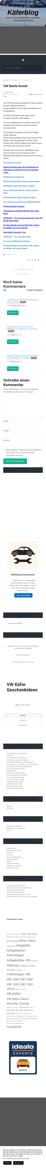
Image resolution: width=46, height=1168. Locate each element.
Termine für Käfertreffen (16, 890)
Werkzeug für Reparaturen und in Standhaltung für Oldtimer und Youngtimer (22, 895)
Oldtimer (10, 853)
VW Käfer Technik (13, 863)
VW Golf (18, 989)
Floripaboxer (11, 771)
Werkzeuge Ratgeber (30, 1018)
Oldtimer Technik (27, 966)
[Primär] (23, 60)
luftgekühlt (23, 945)
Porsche (10, 855)
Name (6, 421)
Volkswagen (15, 974)
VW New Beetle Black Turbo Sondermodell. (21, 181)
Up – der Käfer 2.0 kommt (24, 270)
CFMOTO (10, 756)
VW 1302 (9, 808)
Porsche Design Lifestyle (15, 779)
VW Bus (9, 861)
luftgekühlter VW (18, 960)
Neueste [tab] (23, 720)
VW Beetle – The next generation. (17, 237)
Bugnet (9, 806)
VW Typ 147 (19, 1013)
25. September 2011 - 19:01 (15, 304)
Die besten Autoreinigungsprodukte (19, 766)
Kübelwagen (11, 946)
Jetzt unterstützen (23, 595)
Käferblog (23, 12)
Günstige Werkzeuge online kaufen (23, 937)
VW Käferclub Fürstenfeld (16, 828)
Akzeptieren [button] (18, 1163)
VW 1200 (13, 979)
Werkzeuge (27, 1013)
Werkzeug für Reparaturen (15, 1023)
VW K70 (24, 989)
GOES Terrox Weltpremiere (16, 773)
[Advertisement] (23, 40)
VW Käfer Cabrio (18, 999)
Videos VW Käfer (12, 859)
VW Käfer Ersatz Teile (14, 784)
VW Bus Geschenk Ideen (15, 782)
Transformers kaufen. (12, 163)
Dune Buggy (32, 934)
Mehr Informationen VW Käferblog (19, 888)
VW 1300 (26, 979)
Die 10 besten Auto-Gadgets (16, 758)
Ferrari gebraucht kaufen (16, 769)
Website (6, 440)
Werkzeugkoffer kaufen (15, 786)
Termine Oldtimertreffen (15, 892)
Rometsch (19, 970)
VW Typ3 (11, 1010)
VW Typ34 (11, 1013)
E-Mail (6, 431)
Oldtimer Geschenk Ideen (15, 777)
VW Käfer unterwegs (14, 866)
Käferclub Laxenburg (14, 826)
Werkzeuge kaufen (31, 1016)
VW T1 (32, 1007)
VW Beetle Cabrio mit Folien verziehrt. (19, 186)
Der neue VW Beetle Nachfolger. (16, 241)
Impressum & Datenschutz (16, 886)
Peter (5, 96)
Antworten (13, 312)
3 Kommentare (38, 94)
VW (27, 974)
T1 (25, 970)
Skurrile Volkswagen (14, 857)
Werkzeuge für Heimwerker (15, 1016)
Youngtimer (14, 1026)
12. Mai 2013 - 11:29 (13, 360)
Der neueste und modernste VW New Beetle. (22, 202)
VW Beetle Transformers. (13, 177)
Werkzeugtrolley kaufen (15, 788)
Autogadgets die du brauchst (17, 753)
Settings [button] (7, 1163)
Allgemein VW (15, 80)
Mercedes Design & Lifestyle (17, 775)
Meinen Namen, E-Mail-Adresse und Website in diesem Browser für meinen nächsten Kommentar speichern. (24, 452)
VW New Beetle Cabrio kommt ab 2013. (19, 197)
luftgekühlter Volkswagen (16, 953)
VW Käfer (14, 994)
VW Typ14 (28, 1010)
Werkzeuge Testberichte (15, 1021)
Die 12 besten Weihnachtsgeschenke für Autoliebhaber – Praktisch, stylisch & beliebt (23, 763)
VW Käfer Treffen (12, 1007)
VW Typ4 (19, 1010)
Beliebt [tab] (23, 715)
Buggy (23, 934)
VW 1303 (26, 984)
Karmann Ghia (12, 941)
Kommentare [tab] (23, 725)
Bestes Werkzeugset (13, 934)
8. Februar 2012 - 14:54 (14, 333)
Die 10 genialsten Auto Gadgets (18, 760)
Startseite (6, 80)
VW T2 (9, 830)
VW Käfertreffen (12, 868)
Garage (9, 937)
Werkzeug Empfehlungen (15, 1018)
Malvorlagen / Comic (14, 850)
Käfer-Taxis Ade (22, 274)
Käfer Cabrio (27, 940)
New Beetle (34, 961)
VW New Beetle (24, 1007)
